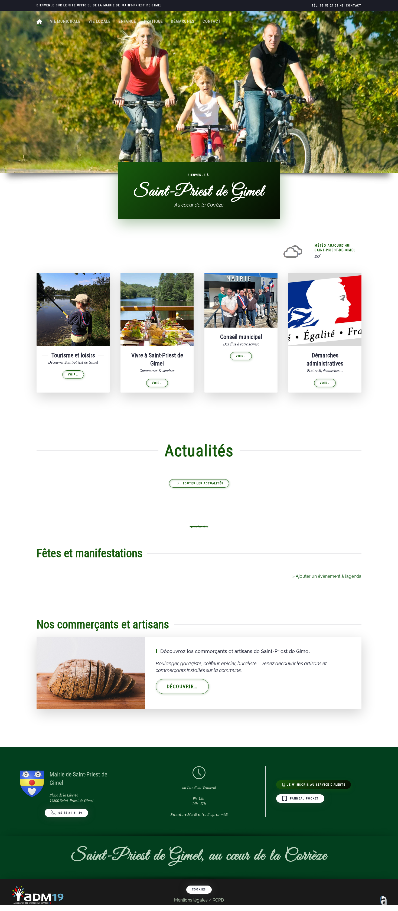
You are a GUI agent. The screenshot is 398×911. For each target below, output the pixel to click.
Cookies (199, 889)
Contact (353, 5)
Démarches (182, 21)
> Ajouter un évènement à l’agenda (326, 576)
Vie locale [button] (99, 21)
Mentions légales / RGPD (199, 900)
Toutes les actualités (203, 483)
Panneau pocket (304, 798)
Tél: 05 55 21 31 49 (328, 5)
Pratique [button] (153, 21)
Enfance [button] (127, 21)
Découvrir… (182, 686)
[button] (10, 92)
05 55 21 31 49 (70, 813)
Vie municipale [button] (65, 21)
